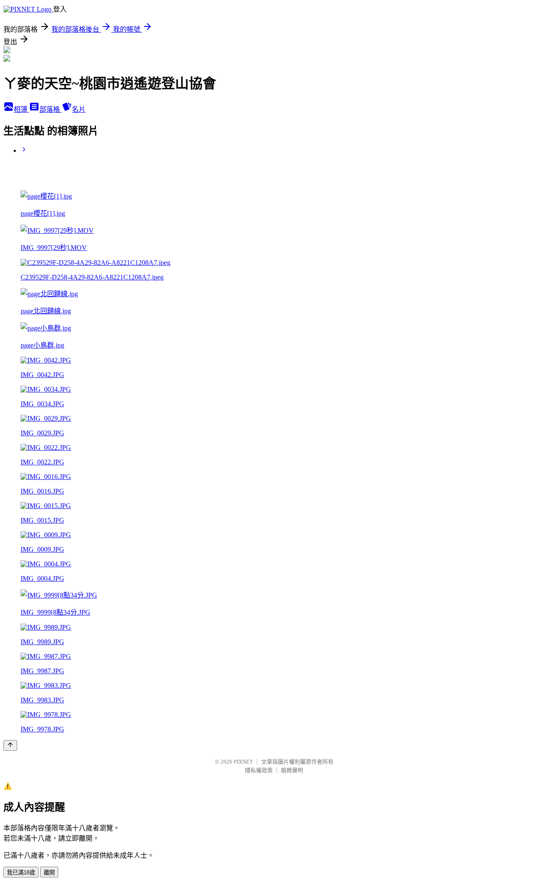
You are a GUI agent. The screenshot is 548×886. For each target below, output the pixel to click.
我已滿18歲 (21, 872)
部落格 (50, 109)
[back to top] (10, 745)
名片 (79, 109)
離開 (49, 872)
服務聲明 (292, 770)
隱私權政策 (259, 770)
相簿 (21, 109)
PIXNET (243, 761)
